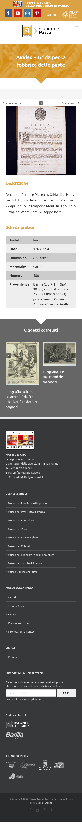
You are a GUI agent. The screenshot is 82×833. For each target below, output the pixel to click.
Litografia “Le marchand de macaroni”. (53, 377)
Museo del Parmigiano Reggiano (27, 503)
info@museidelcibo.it (27, 472)
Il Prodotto (14, 597)
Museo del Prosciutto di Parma (26, 511)
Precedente (13, 103)
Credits (48, 802)
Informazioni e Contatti (22, 631)
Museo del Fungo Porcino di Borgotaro (31, 554)
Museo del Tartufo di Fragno (25, 563)
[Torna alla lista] (41, 103)
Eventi (12, 614)
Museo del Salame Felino (23, 537)
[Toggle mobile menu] (77, 28)
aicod (40, 802)
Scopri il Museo (17, 605)
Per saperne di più (19, 622)
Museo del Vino (17, 529)
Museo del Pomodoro (21, 520)
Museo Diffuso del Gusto (23, 571)
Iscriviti (67, 693)
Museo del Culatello (20, 546)
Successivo (69, 103)
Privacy (12, 657)
